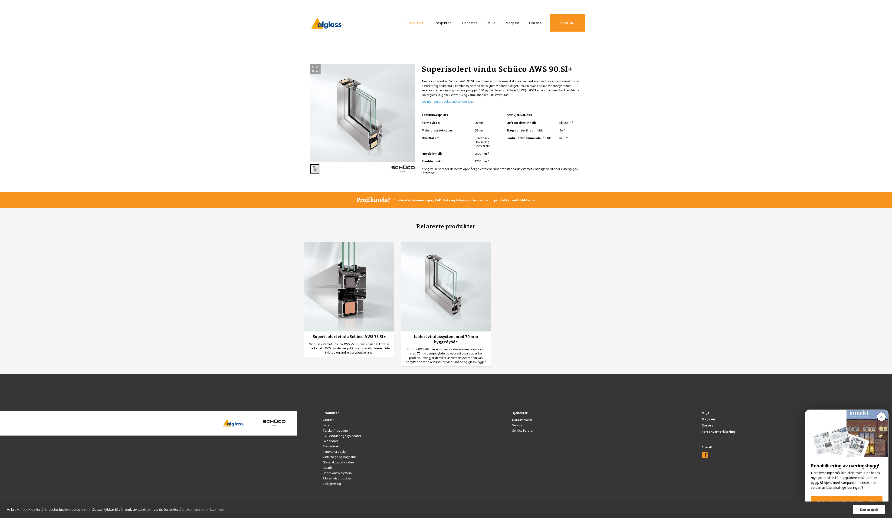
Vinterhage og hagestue (340, 457)
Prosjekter (442, 22)
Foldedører (330, 441)
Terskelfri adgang (335, 430)
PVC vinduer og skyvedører (342, 436)
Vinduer (328, 420)
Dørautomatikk (522, 420)
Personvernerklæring (718, 431)
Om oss (535, 22)
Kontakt (567, 22)
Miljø (491, 22)
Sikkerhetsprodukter (337, 478)
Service (517, 425)
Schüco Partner (523, 430)
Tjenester (469, 22)
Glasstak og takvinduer (339, 462)
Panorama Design (335, 451)
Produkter (415, 22)
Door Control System (337, 473)
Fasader (328, 468)
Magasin (512, 22)
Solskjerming (332, 484)
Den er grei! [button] (869, 509)
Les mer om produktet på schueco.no (448, 101)
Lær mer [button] (217, 509)
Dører (327, 425)
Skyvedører (331, 446)
